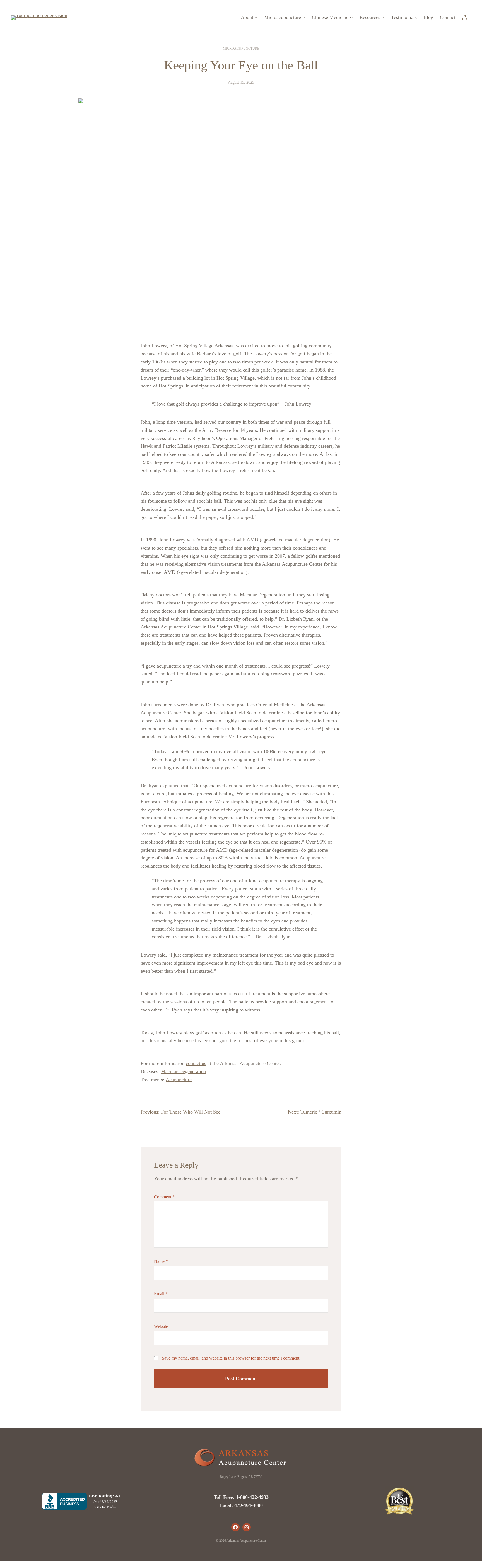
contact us (196, 1063)
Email (161, 1293)
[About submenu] (255, 17)
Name (161, 1261)
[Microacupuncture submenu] (303, 17)
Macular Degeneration (183, 1071)
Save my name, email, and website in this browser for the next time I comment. (231, 1358)
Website (161, 1326)
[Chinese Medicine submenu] (351, 17)
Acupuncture (179, 1079)
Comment (164, 1196)
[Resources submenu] (382, 17)
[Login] (464, 17)
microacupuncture (241, 48)
